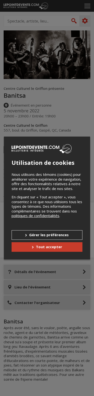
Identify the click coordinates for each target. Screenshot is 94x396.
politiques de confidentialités (35, 215)
